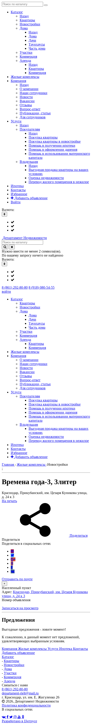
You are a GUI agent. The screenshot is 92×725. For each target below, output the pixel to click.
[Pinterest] (12, 551)
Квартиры (11, 661)
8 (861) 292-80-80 (15, 287)
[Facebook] (12, 567)
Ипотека (66, 649)
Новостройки (14, 665)
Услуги (53, 649)
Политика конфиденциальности (26, 705)
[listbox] (46, 226)
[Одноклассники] (12, 563)
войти (6, 291)
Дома (8, 669)
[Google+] (13, 559)
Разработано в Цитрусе (19, 721)
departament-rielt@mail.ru (20, 693)
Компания (10, 649)
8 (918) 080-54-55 (41, 287)
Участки (10, 673)
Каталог (8, 657)
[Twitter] (12, 555)
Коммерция (12, 677)
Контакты (80, 649)
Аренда (9, 681)
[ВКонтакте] (13, 571)
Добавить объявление (18, 653)
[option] (50, 222)
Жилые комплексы (33, 649)
